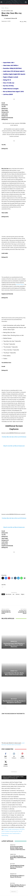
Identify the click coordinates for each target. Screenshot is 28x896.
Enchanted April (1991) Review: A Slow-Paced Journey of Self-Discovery (14, 645)
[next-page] (5, 707)
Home (3, 8)
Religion (22, 594)
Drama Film (14, 641)
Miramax (17, 594)
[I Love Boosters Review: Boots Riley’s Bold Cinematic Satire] (14, 663)
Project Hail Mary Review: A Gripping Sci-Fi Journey (17, 885)
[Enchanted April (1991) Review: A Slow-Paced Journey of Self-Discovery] (14, 635)
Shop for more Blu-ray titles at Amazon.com (14, 445)
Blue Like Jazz (8, 594)
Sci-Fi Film (14, 698)
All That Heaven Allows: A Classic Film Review (17, 876)
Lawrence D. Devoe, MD (11, 18)
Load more (13, 891)
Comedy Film (13, 670)
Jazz (11, 10)
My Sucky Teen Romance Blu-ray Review (22, 612)
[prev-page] (3, 707)
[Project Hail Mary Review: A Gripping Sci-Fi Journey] (5, 885)
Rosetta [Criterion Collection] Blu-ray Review (6, 612)
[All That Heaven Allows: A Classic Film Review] (5, 875)
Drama (8, 10)
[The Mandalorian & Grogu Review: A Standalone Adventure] (14, 691)
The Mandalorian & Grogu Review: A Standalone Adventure (14, 701)
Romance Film (13, 873)
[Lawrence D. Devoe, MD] (3, 18)
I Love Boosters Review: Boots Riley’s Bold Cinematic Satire (14, 673)
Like (6, 752)
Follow (14, 752)
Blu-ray (6, 8)
